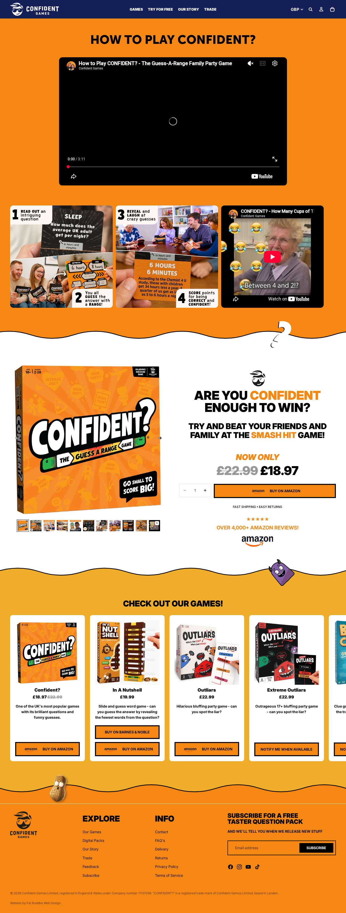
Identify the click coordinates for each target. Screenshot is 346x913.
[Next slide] (330, 256)
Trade (87, 857)
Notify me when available (286, 749)
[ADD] (71, 676)
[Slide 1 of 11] (22, 525)
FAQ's (160, 840)
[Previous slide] (15, 438)
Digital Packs (93, 840)
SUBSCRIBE (316, 847)
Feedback (91, 866)
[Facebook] (230, 867)
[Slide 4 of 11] (62, 525)
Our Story (91, 849)
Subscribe (91, 875)
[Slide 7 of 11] (101, 525)
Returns (161, 857)
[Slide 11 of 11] (154, 525)
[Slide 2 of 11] (36, 525)
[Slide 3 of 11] (49, 525)
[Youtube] (248, 867)
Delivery (161, 849)
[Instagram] (239, 867)
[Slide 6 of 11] (88, 525)
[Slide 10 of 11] (141, 525)
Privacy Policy (166, 866)
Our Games (92, 831)
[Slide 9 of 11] (128, 525)
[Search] (310, 9)
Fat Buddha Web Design (44, 903)
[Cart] (332, 9)
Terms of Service (169, 875)
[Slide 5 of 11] (75, 525)
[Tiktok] (257, 867)
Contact (161, 831)
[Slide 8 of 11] (115, 525)
